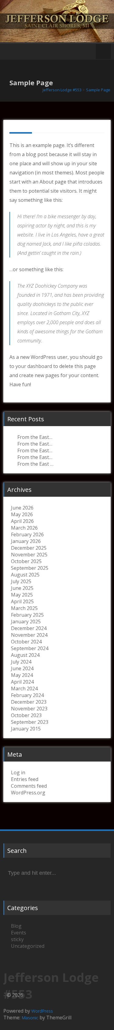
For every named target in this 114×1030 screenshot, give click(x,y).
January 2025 (26, 621)
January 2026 (26, 541)
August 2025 (25, 574)
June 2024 (22, 668)
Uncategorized (27, 946)
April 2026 (22, 521)
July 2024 (21, 661)
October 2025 (26, 561)
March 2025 (24, 608)
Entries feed (24, 779)
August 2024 (25, 655)
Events (18, 932)
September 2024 (29, 648)
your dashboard (34, 366)
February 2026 (27, 534)
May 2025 (22, 594)
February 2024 (27, 695)
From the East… (34, 437)
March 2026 (24, 527)
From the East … (35, 464)
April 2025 (22, 601)
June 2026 (22, 507)
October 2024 (26, 641)
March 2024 (24, 688)
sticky (17, 939)
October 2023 (26, 715)
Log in (18, 772)
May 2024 (22, 675)
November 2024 (29, 635)
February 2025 (27, 614)
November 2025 (29, 554)
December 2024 (29, 628)
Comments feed (29, 786)
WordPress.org (28, 792)
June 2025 (22, 588)
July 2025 (21, 581)
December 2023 (29, 702)
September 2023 (29, 722)
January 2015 (26, 728)
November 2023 (29, 708)
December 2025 (29, 548)
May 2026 (22, 514)
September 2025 (29, 568)
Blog (16, 926)
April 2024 (22, 681)
